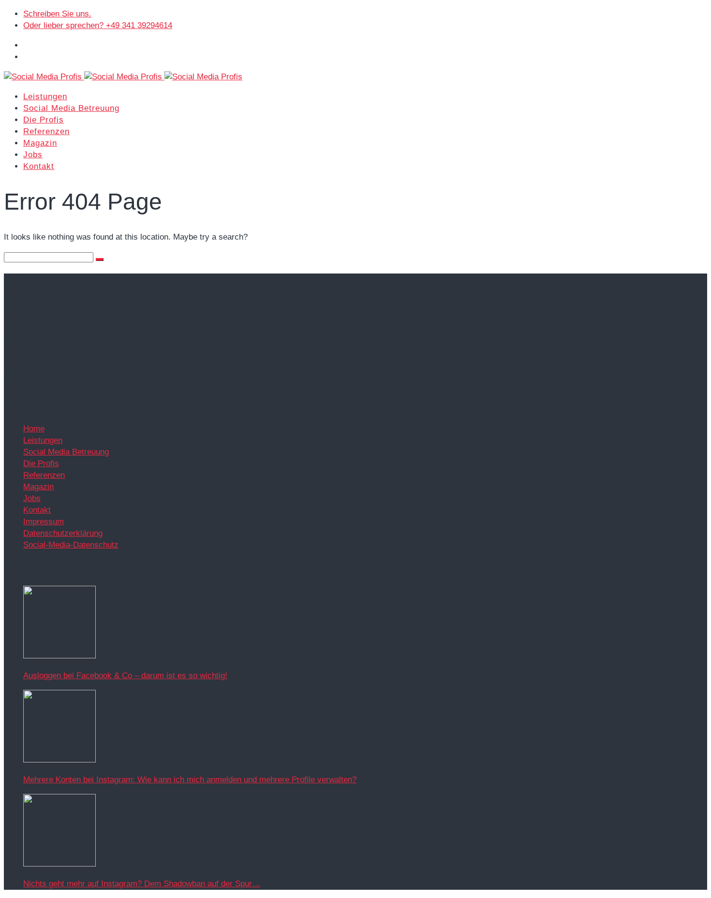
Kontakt (38, 166)
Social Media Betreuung (71, 108)
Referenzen (46, 131)
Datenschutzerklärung (63, 533)
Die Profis (43, 119)
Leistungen (45, 96)
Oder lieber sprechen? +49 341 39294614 (97, 25)
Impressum (43, 521)
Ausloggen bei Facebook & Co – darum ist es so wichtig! (125, 675)
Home (33, 428)
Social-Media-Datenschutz (70, 544)
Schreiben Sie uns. (57, 13)
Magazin (40, 143)
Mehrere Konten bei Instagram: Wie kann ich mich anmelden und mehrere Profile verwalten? (189, 779)
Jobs (33, 154)
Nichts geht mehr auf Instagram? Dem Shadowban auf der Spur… (141, 883)
